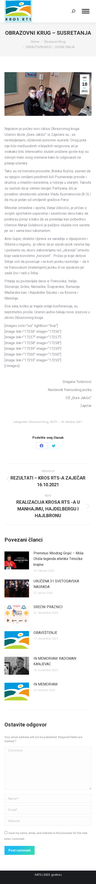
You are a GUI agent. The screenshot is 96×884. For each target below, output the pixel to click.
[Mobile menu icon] (86, 11)
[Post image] (16, 560)
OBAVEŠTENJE (45, 633)
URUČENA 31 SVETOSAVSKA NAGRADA (56, 584)
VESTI (53, 422)
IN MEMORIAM (45, 684)
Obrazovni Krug (38, 422)
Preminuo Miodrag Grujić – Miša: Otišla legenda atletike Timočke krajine (58, 559)
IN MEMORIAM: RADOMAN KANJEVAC (54, 661)
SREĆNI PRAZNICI (48, 607)
